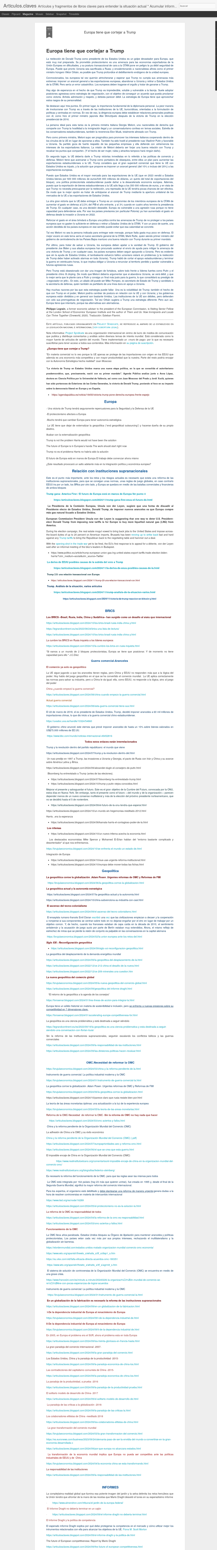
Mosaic (39, 14)
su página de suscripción (140, 343)
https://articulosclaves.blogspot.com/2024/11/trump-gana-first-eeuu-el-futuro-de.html (103, 499)
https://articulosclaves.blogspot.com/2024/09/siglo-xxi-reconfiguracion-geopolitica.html (97, 948)
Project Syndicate (107, 324)
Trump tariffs (66, 538)
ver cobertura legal (105, 327)
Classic (5, 14)
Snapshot (61, 14)
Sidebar (50, 14)
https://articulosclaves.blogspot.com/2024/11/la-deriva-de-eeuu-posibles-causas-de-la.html (106, 568)
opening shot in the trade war (71, 543)
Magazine (28, 14)
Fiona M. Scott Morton (135, 1529)
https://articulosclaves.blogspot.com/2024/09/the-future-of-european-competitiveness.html (94, 1546)
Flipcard (16, 14)
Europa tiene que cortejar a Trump (110, 32)
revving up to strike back (144, 534)
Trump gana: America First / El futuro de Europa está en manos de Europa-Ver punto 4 (96, 493)
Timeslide (74, 14)
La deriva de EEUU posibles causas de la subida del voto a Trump (85, 562)
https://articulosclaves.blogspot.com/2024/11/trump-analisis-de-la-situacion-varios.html (104, 592)
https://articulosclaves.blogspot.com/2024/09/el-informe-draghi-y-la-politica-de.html (90, 1535)
